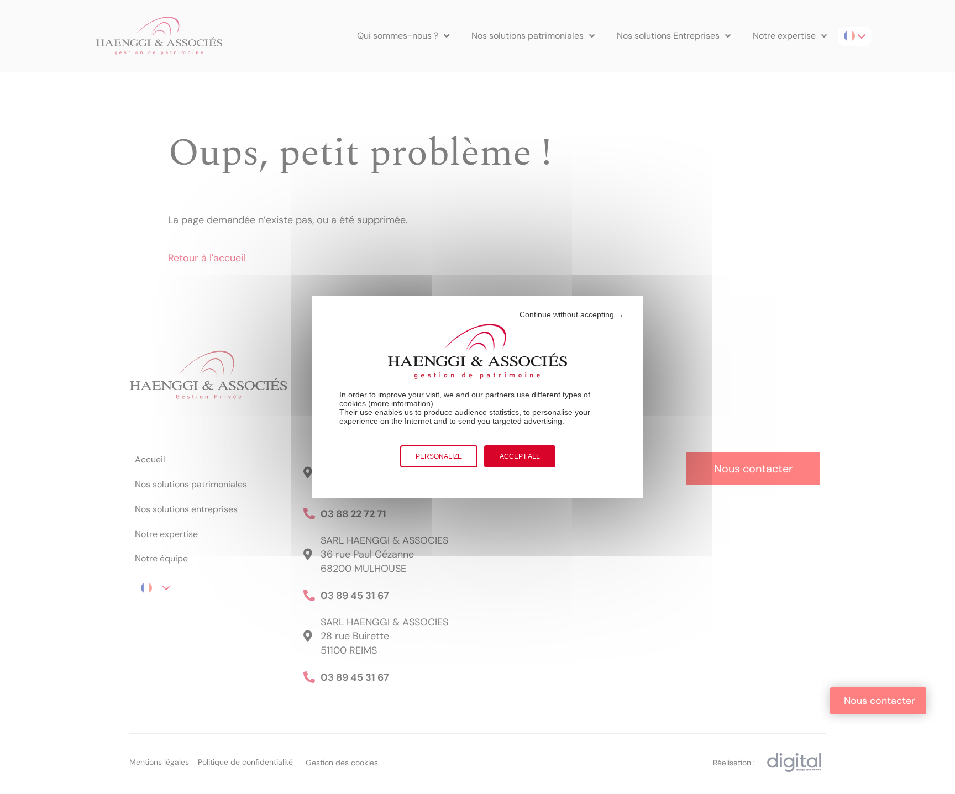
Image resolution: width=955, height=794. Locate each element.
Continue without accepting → (572, 314)
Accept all (520, 456)
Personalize (439, 456)
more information (401, 403)
